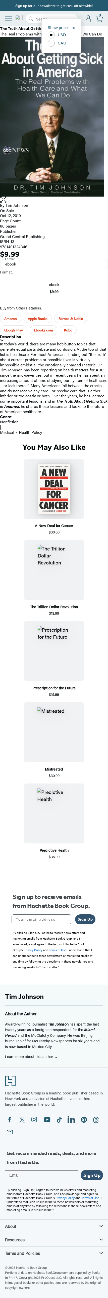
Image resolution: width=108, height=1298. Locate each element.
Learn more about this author (29, 1056)
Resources (15, 1240)
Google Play (13, 329)
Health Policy (30, 432)
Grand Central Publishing (22, 236)
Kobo (68, 329)
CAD (62, 43)
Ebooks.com (43, 329)
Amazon (10, 318)
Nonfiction (9, 422)
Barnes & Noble (71, 318)
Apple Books (37, 318)
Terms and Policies (22, 1253)
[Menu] (8, 18)
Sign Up (85, 919)
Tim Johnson (17, 205)
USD (62, 34)
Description (10, 336)
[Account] (88, 18)
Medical (7, 432)
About (10, 1226)
